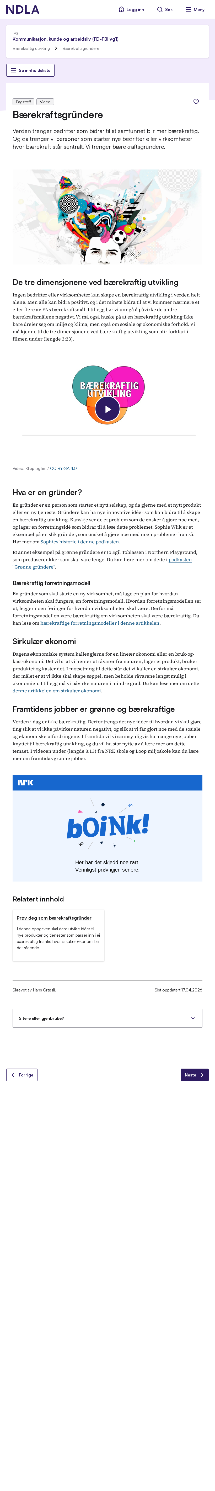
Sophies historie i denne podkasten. (80, 541)
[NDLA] (22, 9)
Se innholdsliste (34, 70)
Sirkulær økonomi (44, 641)
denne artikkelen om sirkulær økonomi (57, 690)
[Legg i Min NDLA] (196, 101)
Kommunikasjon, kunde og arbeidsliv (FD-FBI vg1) (66, 39)
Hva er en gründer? (47, 492)
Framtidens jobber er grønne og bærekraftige (94, 709)
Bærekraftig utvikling (31, 48)
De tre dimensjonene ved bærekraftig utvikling (96, 282)
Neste (190, 1075)
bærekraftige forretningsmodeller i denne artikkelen (99, 623)
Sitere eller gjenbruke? (41, 1018)
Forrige (26, 1075)
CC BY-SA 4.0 (63, 468)
